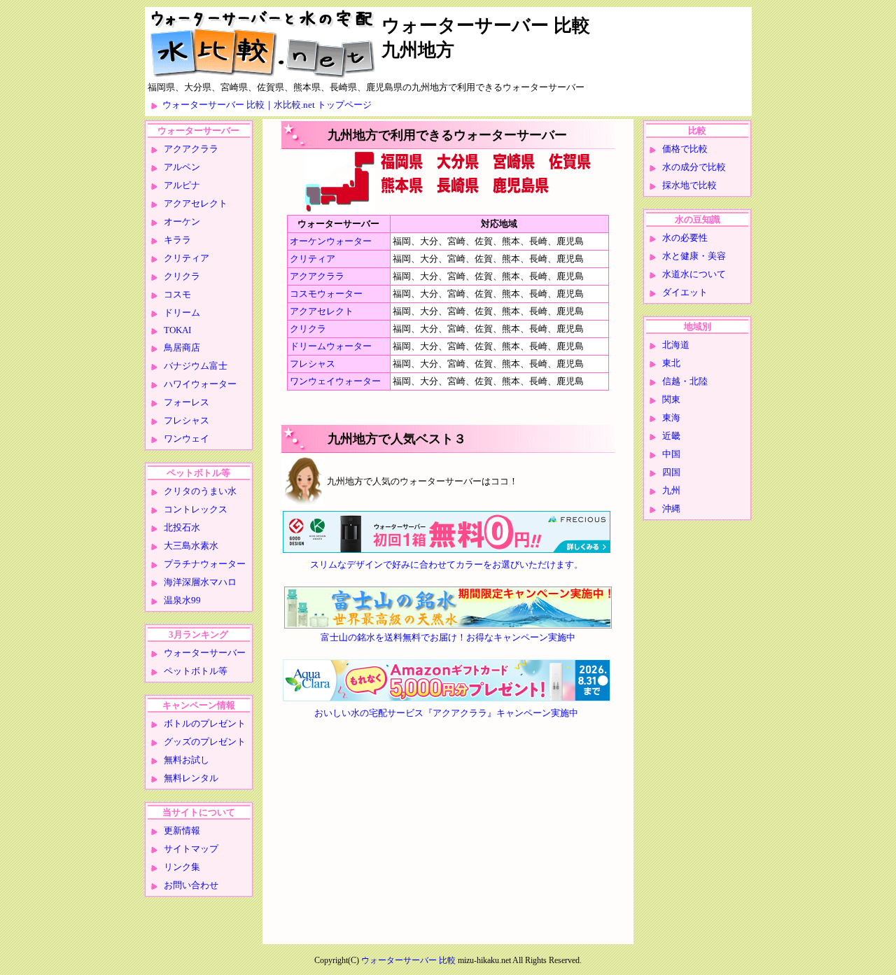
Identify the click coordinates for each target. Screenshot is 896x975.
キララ (177, 239)
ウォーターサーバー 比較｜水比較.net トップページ (267, 104)
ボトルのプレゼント (205, 723)
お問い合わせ (191, 885)
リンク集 (182, 867)
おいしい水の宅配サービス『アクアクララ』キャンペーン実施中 (446, 713)
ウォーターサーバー (205, 652)
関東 (671, 399)
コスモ (177, 294)
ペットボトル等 (195, 671)
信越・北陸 (685, 381)
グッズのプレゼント (205, 741)
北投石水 (182, 527)
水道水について (694, 274)
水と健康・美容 (694, 256)
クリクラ (182, 276)
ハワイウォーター (200, 384)
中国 (671, 454)
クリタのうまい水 (200, 491)
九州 (671, 490)
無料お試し (186, 760)
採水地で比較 (689, 185)
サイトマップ (191, 848)
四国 (671, 472)
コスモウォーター (326, 293)
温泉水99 (182, 600)
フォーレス (186, 402)
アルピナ (182, 185)
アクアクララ (191, 148)
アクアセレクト (195, 203)
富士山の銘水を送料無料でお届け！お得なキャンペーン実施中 (448, 637)
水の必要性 (685, 237)
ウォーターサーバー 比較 (408, 960)
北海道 (676, 344)
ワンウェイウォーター (335, 381)
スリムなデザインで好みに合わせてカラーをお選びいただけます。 (446, 564)
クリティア (186, 258)
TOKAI (177, 330)
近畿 (671, 435)
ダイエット (685, 292)
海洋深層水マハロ (200, 582)
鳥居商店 (182, 347)
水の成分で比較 (694, 167)
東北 (671, 363)
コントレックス (195, 509)
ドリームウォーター (331, 346)
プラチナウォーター (205, 564)
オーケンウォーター (331, 241)
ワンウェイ (186, 438)
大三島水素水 (191, 545)
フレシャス (186, 420)
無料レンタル (191, 778)
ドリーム (182, 312)
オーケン (182, 221)
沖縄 (671, 508)
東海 (671, 417)
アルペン (182, 167)
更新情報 (182, 830)
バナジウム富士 (195, 365)
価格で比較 (685, 148)
